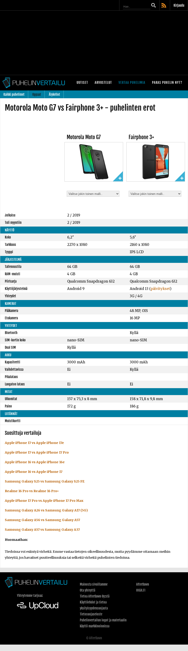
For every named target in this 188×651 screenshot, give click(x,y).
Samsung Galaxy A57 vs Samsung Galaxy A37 (42, 530)
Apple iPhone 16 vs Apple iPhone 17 (33, 472)
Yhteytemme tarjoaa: (30, 596)
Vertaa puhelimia (132, 82)
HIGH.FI (140, 590)
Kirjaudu (179, 5)
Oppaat (36, 94)
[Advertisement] (94, 43)
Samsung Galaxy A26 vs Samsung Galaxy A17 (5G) (46, 510)
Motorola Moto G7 (84, 137)
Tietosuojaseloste (91, 614)
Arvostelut (103, 82)
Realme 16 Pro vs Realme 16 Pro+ (32, 491)
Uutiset (82, 82)
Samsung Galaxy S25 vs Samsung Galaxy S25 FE (44, 481)
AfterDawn (142, 584)
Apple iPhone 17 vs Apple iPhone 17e (34, 443)
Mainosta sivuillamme (94, 584)
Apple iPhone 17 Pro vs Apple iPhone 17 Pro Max (44, 501)
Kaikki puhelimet (14, 94)
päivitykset (160, 288)
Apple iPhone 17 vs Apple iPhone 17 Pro (37, 452)
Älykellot (54, 94)
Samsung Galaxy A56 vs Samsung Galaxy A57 (42, 520)
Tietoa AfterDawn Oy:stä (94, 596)
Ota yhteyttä (87, 590)
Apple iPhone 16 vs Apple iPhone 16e (35, 462)
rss (164, 6)
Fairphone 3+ (141, 137)
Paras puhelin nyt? (167, 82)
